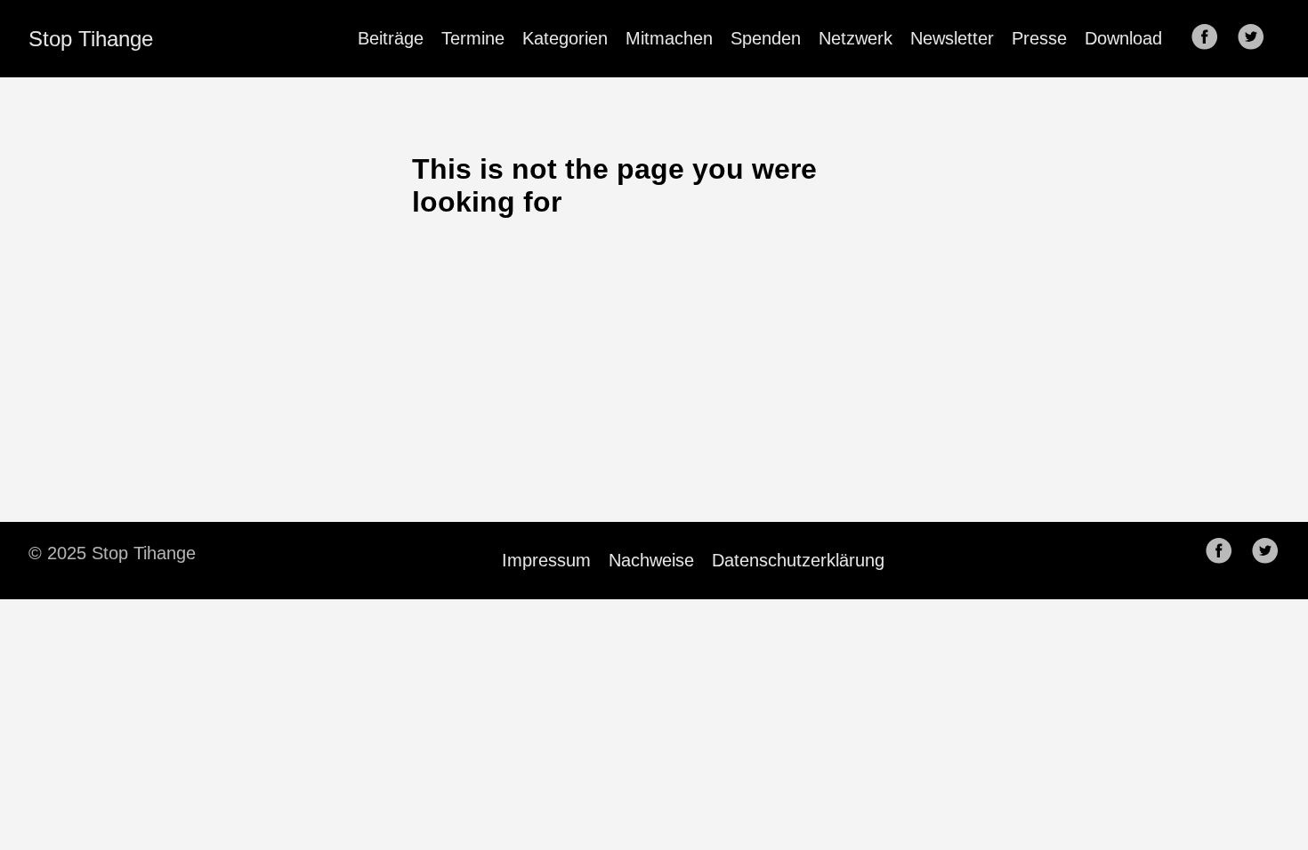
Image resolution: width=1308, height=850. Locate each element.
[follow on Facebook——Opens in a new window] (1210, 38)
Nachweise (651, 560)
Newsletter (952, 38)
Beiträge (391, 38)
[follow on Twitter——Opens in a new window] (1256, 38)
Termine (473, 38)
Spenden (766, 38)
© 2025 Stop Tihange (112, 553)
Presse (1039, 38)
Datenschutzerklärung (798, 560)
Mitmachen (669, 38)
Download (1123, 38)
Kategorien (565, 38)
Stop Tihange (90, 39)
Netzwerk (855, 38)
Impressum (546, 560)
